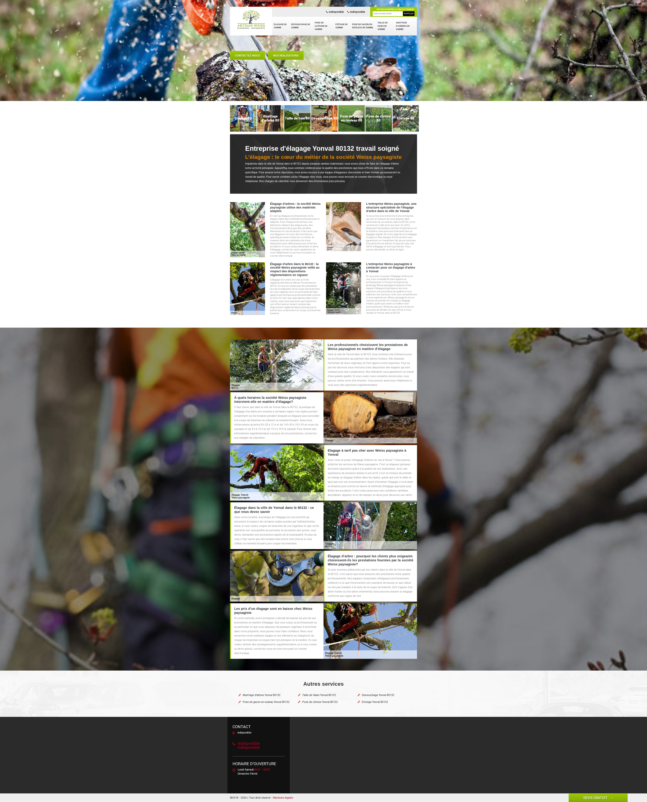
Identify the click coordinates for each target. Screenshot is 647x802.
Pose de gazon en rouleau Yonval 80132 (266, 702)
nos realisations (286, 55)
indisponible (336, 11)
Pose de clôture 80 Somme (321, 26)
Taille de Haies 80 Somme (383, 26)
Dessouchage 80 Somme (300, 26)
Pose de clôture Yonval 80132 (320, 702)
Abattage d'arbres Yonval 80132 (262, 695)
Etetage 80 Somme (341, 26)
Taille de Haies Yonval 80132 (319, 695)
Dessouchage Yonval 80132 (378, 695)
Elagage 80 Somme (280, 26)
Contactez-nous (247, 55)
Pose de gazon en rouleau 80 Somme (362, 26)
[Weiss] (251, 19)
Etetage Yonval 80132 (375, 702)
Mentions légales (283, 797)
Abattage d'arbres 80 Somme (403, 26)
